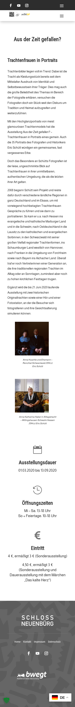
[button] (6, 700)
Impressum (39, 641)
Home (17, 641)
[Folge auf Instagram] (26, 5)
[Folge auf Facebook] (10, 5)
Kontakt (27, 641)
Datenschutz (54, 641)
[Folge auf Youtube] (18, 5)
